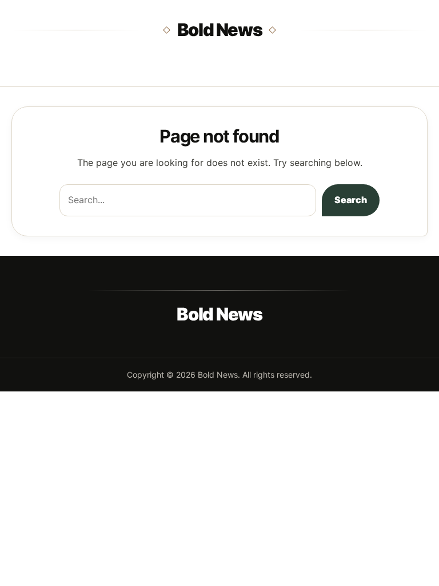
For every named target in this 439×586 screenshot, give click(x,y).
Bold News (219, 29)
